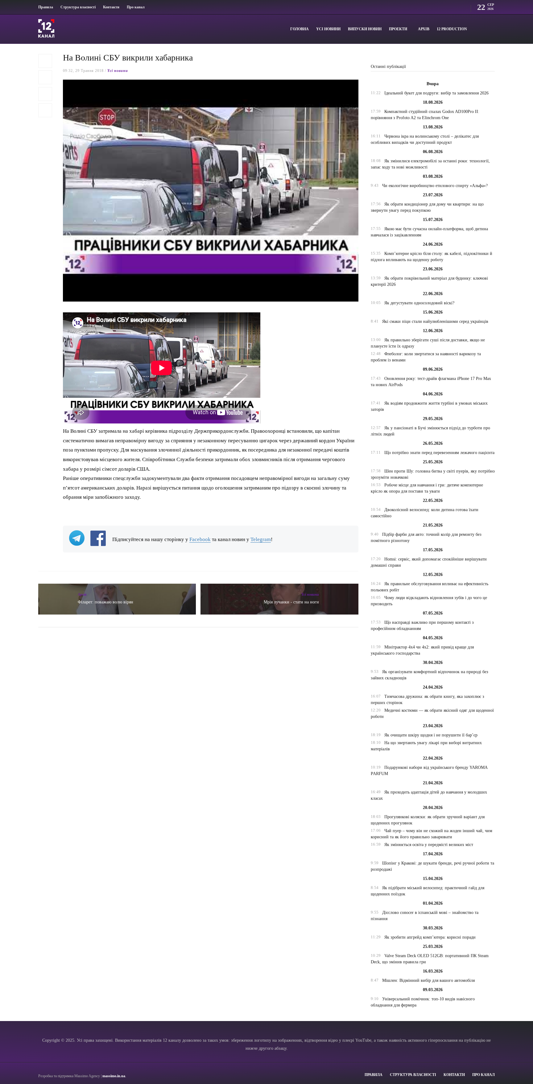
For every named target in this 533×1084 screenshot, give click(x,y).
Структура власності (78, 7)
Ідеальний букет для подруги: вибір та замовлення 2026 (436, 93)
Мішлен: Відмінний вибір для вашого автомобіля (428, 980)
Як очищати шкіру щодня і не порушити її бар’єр (430, 735)
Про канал (136, 7)
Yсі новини (328, 29)
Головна (299, 29)
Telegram (260, 539)
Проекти (398, 29)
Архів (423, 29)
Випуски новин (365, 29)
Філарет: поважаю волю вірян (105, 602)
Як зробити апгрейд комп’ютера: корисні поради (430, 937)
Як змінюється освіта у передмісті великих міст (428, 844)
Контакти (111, 7)
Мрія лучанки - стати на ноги (291, 602)
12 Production (452, 29)
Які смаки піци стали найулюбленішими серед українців (435, 321)
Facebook (200, 539)
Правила (45, 7)
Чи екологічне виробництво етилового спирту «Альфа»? (435, 185)
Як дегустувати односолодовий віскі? (419, 303)
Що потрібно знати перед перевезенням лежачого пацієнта (439, 452)
